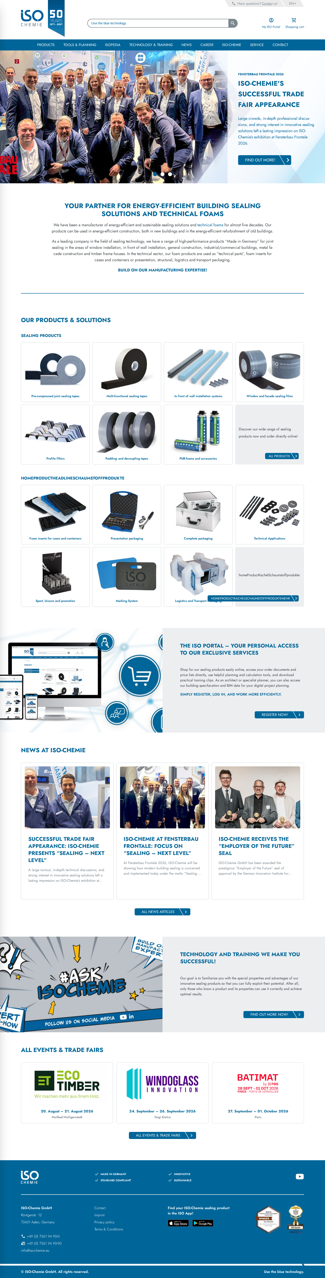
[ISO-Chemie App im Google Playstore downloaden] (202, 1224)
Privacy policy (104, 1222)
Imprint (99, 1215)
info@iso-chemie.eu (35, 1250)
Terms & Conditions (108, 1229)
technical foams (210, 225)
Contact (100, 1207)
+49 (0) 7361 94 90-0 (43, 1236)
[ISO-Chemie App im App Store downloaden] (178, 1224)
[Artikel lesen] (67, 831)
